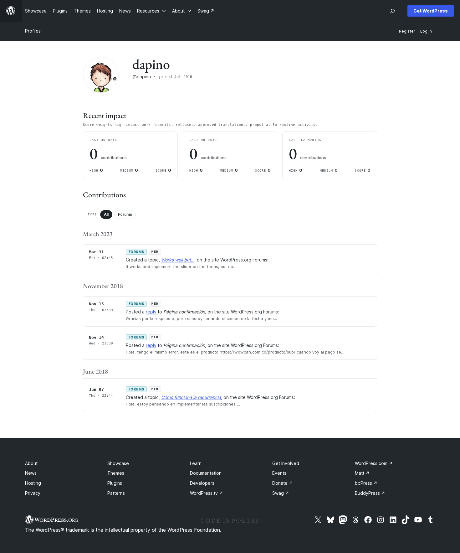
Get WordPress (430, 10)
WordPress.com (374, 463)
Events (279, 473)
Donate (282, 483)
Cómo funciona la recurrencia (191, 397)
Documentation (206, 473)
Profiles (33, 31)
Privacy (32, 493)
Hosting (33, 483)
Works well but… (177, 259)
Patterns (116, 493)
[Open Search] (392, 11)
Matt (362, 473)
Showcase (118, 463)
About (31, 463)
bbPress (366, 483)
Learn (196, 463)
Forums (125, 214)
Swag (280, 493)
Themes (115, 473)
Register (407, 31)
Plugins (114, 483)
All (106, 214)
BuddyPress (370, 493)
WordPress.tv (206, 493)
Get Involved (285, 463)
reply (151, 311)
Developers (202, 483)
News (31, 473)
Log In (426, 31)
